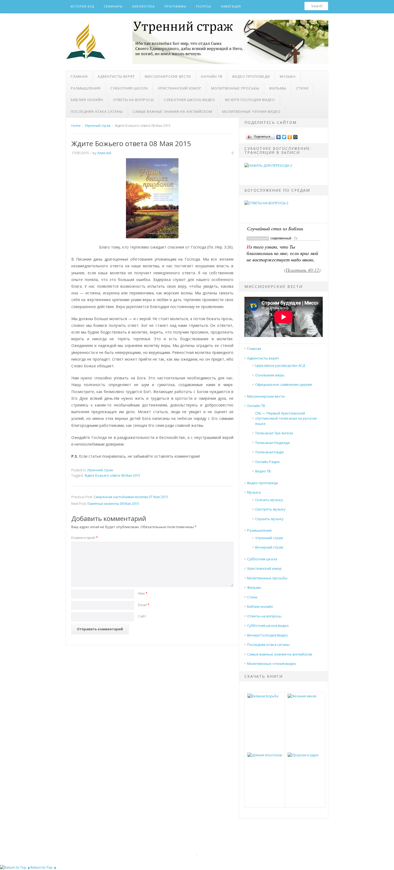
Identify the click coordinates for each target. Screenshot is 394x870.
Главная (79, 76)
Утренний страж (100, 470)
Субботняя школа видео (189, 99)
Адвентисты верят (116, 76)
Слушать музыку (269, 518)
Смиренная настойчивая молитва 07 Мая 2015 (131, 497)
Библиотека (143, 6)
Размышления (86, 88)
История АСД (82, 6)
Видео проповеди (251, 76)
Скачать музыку (269, 499)
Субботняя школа (129, 88)
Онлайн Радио (267, 461)
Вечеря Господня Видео (250, 99)
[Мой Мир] (295, 136)
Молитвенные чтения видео (251, 111)
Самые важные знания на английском (172, 111)
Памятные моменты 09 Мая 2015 (113, 503)
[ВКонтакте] (278, 136)
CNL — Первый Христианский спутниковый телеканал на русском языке (286, 418)
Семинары (113, 6)
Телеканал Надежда (272, 442)
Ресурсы (203, 6)
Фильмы (277, 88)
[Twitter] (284, 136)
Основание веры (269, 375)
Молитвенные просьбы (235, 88)
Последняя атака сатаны (97, 111)
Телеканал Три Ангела (274, 433)
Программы (175, 6)
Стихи (302, 88)
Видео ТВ (263, 471)
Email (143, 604)
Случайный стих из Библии (275, 228)
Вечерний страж (269, 547)
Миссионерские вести (168, 76)
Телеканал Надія (269, 452)
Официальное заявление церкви (283, 384)
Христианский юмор (179, 88)
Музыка (288, 76)
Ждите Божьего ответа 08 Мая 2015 (112, 475)
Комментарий (84, 537)
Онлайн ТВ (211, 76)
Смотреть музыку (270, 509)
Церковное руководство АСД (280, 365)
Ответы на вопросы (133, 99)
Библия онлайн (87, 99)
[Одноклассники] (290, 136)
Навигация (231, 6)
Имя (142, 593)
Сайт (142, 616)
